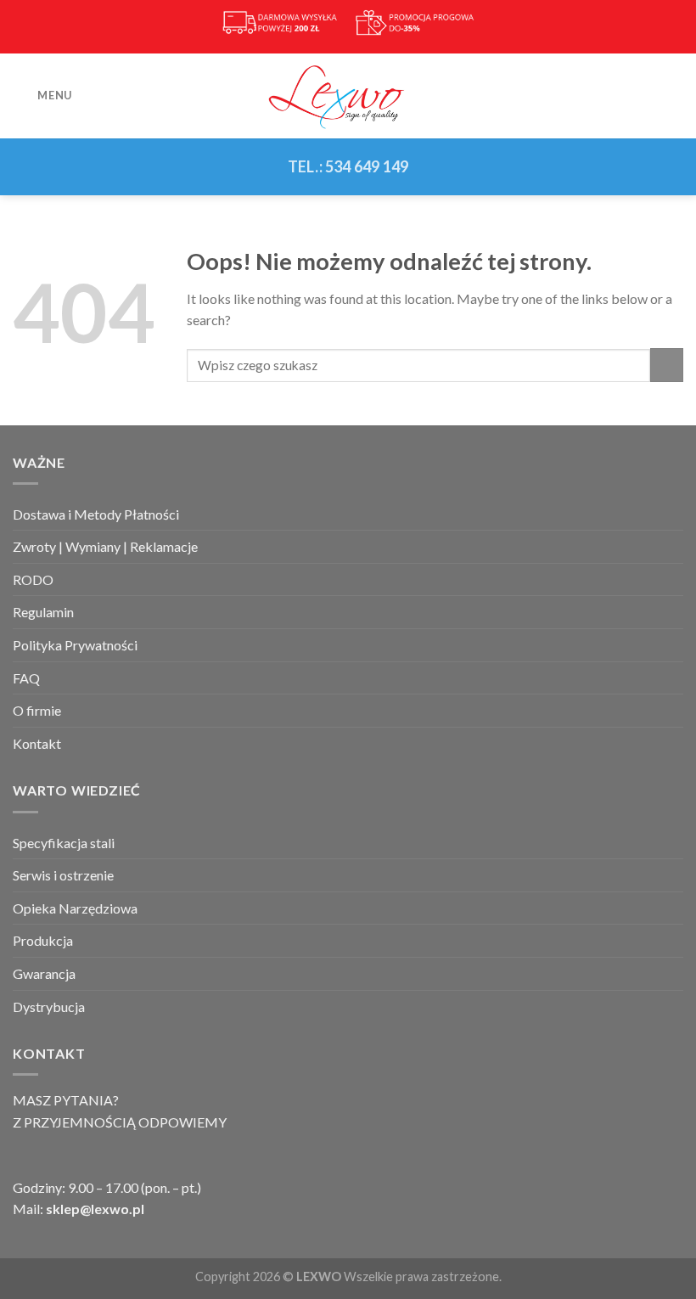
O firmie (37, 710)
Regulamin (43, 612)
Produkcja (43, 940)
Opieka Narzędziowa (75, 908)
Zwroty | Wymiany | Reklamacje (105, 546)
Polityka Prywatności (75, 645)
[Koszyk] (674, 96)
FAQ (26, 678)
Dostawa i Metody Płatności (96, 514)
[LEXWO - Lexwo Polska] (348, 95)
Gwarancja (44, 973)
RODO (33, 579)
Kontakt (37, 743)
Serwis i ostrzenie (63, 875)
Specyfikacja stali (64, 843)
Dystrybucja (49, 1006)
